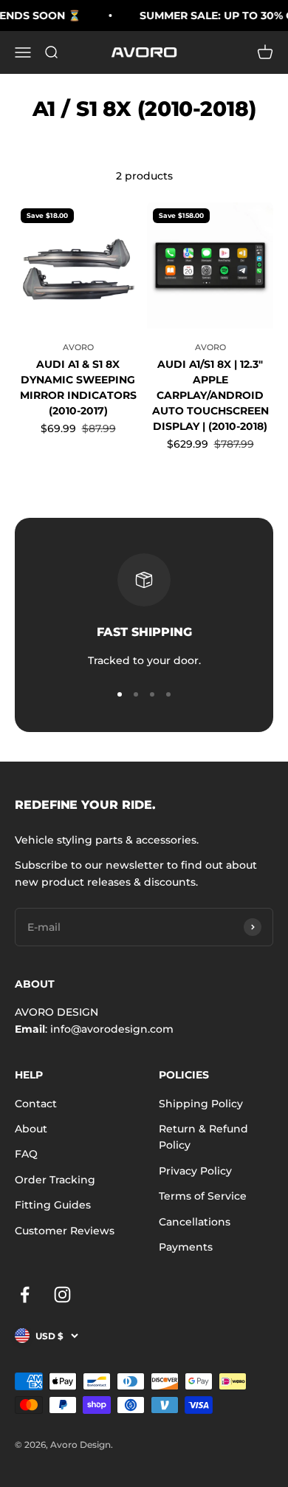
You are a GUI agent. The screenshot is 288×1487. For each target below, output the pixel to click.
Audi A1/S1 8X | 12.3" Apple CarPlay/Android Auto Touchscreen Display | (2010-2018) (210, 395)
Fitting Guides (53, 1204)
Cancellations (194, 1221)
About (31, 1128)
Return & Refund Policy (203, 1137)
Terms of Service (203, 1196)
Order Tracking (55, 1179)
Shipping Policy (201, 1103)
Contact (36, 1103)
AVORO (78, 347)
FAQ (26, 1153)
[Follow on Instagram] (62, 1295)
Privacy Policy (195, 1170)
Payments (186, 1247)
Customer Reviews (64, 1230)
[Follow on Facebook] (25, 1295)
